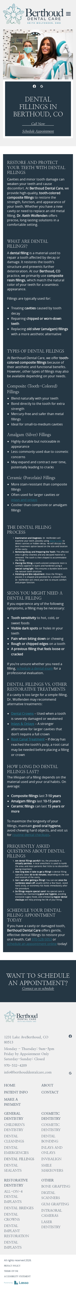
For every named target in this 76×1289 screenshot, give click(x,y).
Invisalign (51, 1159)
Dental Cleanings (14, 1138)
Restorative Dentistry (16, 1182)
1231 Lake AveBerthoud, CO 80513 (26, 1039)
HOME (9, 1085)
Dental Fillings (19, 1159)
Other (47, 1180)
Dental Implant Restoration (16, 1231)
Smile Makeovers (52, 1167)
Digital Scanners (50, 1195)
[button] (68, 14)
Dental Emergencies (16, 1150)
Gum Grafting (55, 1204)
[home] (33, 14)
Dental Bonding (49, 1138)
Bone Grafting (55, 1186)
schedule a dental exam (35, 668)
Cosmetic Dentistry (51, 1116)
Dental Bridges (19, 1208)
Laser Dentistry (51, 1224)
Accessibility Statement (17, 1276)
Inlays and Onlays (51, 1150)
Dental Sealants (13, 1167)
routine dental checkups (30, 835)
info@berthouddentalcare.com (27, 1072)
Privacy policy (12, 1266)
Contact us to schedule (38, 988)
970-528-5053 (42, 939)
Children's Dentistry (14, 1127)
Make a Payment (12, 1101)
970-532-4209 (15, 1065)
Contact (50, 1092)
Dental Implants (13, 1244)
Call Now (38, 124)
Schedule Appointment (38, 131)
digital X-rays (55, 541)
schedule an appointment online (32, 944)
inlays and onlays (24, 500)
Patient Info (16, 1092)
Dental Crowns (12, 1216)
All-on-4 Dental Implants (13, 1196)
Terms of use (11, 1271)
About (47, 1085)
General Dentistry (13, 1116)
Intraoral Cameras (51, 1213)
